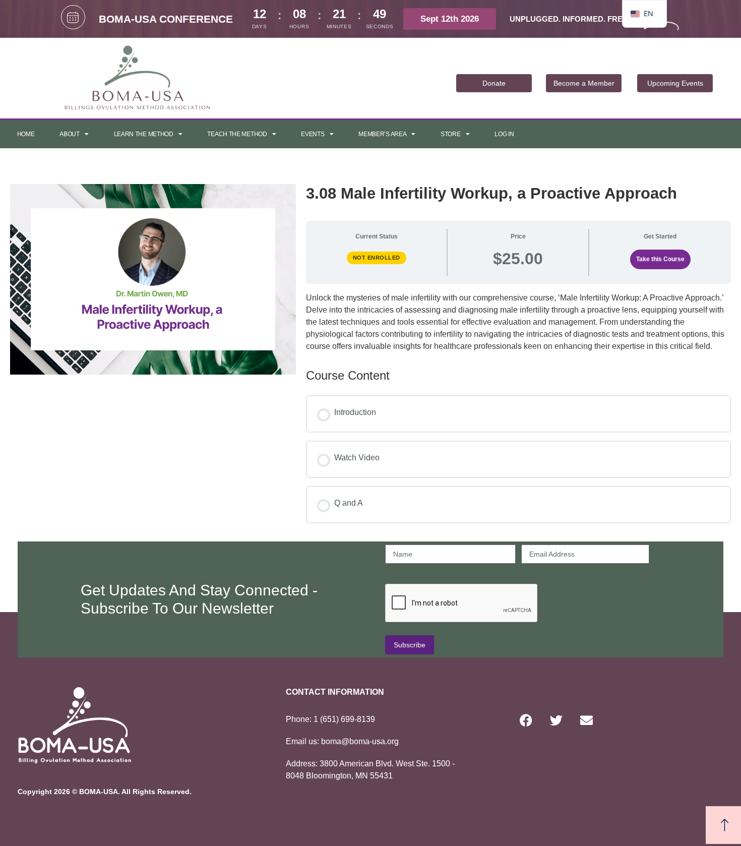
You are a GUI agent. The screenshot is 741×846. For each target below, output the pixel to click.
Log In (504, 134)
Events (312, 134)
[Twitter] (556, 720)
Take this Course (660, 259)
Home (26, 134)
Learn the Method (143, 134)
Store (451, 134)
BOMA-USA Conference (166, 19)
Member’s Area (382, 134)
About (69, 134)
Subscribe (409, 645)
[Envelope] (586, 720)
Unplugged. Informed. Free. (570, 19)
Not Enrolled (376, 258)
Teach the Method (237, 134)
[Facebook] (525, 720)
